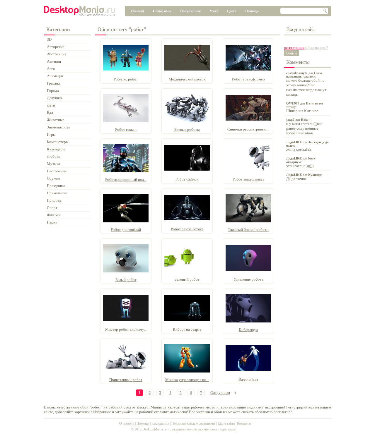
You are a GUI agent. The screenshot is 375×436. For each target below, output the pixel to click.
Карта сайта (226, 423)
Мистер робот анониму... (125, 329)
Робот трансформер (248, 79)
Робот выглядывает (248, 179)
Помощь (251, 11)
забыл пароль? (316, 47)
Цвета (231, 11)
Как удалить (160, 423)
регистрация (294, 47)
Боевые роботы (187, 129)
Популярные (190, 11)
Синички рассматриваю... (248, 129)
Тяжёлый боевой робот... (248, 229)
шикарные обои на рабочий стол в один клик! (203, 429)
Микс (213, 11)
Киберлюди (248, 329)
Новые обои (162, 11)
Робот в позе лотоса (187, 229)
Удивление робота (248, 279)
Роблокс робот (126, 79)
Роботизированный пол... (125, 179)
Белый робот (126, 279)
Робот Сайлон (187, 179)
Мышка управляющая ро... (187, 379)
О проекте (126, 423)
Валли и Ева (248, 379)
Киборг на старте (187, 329)
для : (306, 84)
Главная (137, 11)
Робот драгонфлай (126, 229)
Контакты (244, 423)
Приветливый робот (125, 379)
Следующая (220, 392)
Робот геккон (126, 129)
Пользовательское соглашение (193, 423)
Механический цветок (187, 79)
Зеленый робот (187, 279)
